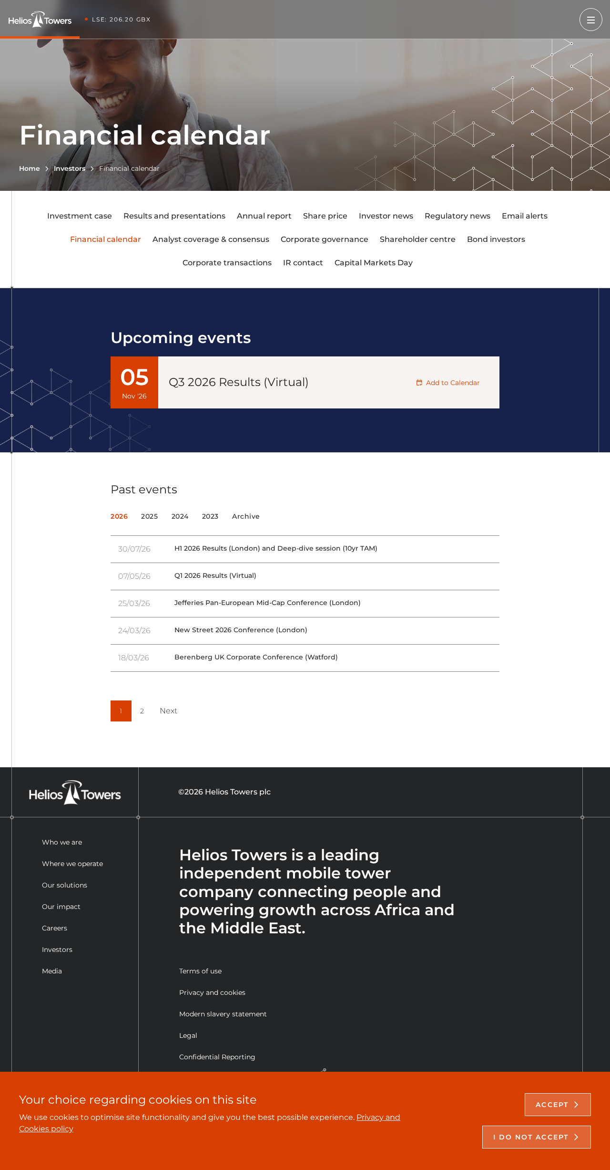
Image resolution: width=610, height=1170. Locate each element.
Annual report (264, 215)
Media (52, 971)
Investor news (386, 215)
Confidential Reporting (217, 1057)
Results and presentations (174, 215)
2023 (210, 516)
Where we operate (72, 863)
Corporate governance (324, 239)
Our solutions (64, 885)
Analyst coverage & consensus (210, 239)
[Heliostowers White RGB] (44, 19)
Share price (325, 215)
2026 (119, 516)
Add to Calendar (453, 383)
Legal (188, 1035)
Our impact (61, 906)
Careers (54, 928)
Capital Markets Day (374, 262)
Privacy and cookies (212, 992)
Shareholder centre (418, 239)
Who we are (62, 842)
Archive (246, 516)
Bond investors (496, 239)
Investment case (79, 215)
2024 (180, 516)
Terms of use (200, 971)
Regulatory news (457, 215)
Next (168, 711)
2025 (149, 516)
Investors (57, 949)
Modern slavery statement (223, 1014)
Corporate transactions (227, 262)
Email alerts (525, 215)
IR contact (303, 262)
